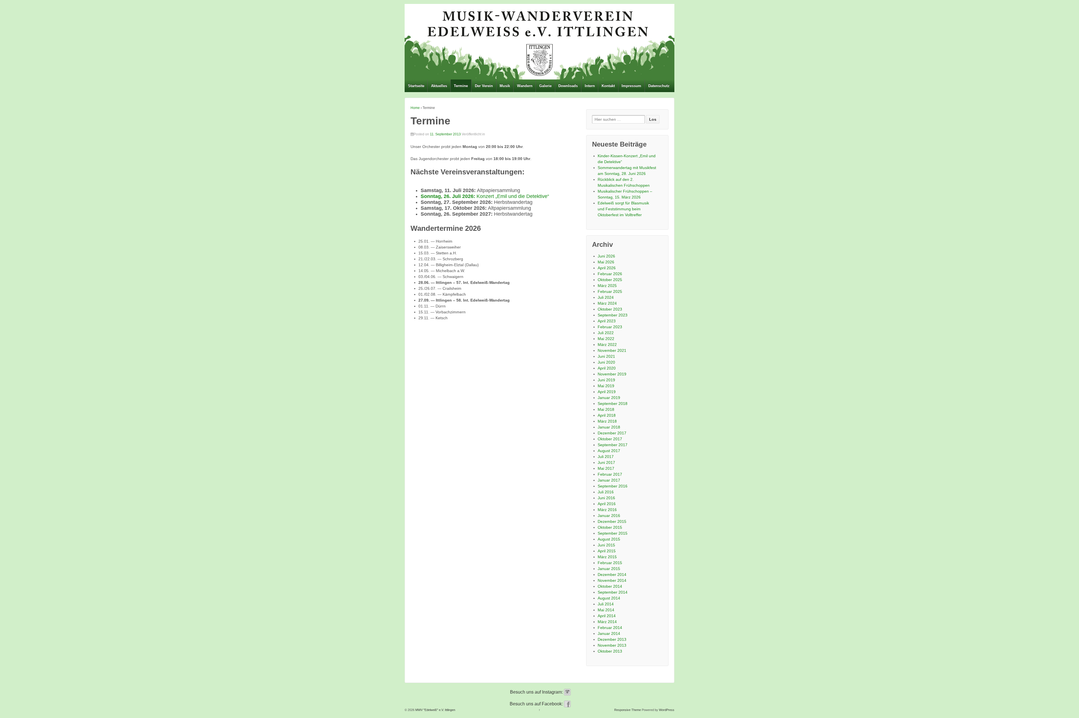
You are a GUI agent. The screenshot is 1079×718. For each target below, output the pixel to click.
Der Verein (484, 86)
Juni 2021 (606, 356)
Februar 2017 (610, 474)
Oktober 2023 (610, 309)
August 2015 (609, 539)
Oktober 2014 (610, 586)
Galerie (545, 86)
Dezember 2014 (612, 574)
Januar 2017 (609, 480)
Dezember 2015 (612, 521)
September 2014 (612, 592)
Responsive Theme (627, 710)
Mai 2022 (606, 338)
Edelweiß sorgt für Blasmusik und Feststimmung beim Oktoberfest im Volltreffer (623, 209)
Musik (505, 86)
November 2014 (612, 580)
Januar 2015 (609, 568)
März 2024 (607, 303)
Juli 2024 (606, 297)
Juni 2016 (606, 498)
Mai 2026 (606, 262)
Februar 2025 (610, 291)
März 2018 (607, 421)
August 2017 (609, 450)
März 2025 (607, 285)
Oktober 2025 (610, 279)
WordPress (666, 710)
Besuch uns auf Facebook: (537, 703)
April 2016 (607, 504)
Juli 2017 (606, 456)
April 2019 (607, 391)
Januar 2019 (609, 397)
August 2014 (609, 598)
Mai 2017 (606, 468)
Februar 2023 (610, 327)
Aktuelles (439, 86)
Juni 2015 (606, 545)
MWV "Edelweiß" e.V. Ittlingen (434, 710)
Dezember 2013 (612, 639)
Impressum (631, 86)
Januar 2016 (609, 515)
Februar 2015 (610, 562)
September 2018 (612, 403)
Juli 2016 (606, 492)
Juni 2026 (606, 256)
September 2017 (612, 445)
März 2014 (607, 621)
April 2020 (607, 368)
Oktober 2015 (610, 527)
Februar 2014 (610, 627)
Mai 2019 (606, 386)
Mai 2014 (606, 610)
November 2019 (612, 374)
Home (415, 108)
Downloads (568, 86)
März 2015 (607, 557)
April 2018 (607, 415)
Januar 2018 (609, 427)
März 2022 (607, 344)
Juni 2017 (606, 462)
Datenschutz (659, 86)
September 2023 (612, 315)
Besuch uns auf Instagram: (537, 692)
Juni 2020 (606, 362)
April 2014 (607, 616)
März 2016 (607, 509)
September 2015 (612, 533)
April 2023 (607, 321)
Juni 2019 (606, 380)
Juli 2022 (606, 332)
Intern (590, 86)
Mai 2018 (606, 409)
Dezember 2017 (612, 433)
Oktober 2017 (610, 439)
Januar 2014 (609, 633)
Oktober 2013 (610, 651)
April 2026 (607, 268)
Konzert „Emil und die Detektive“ (485, 196)
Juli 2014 (606, 604)
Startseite (416, 86)
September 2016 (612, 486)
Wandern (524, 86)
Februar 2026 (610, 274)
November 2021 (612, 350)
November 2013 (612, 645)
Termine (461, 86)
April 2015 (607, 551)
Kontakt (608, 86)
